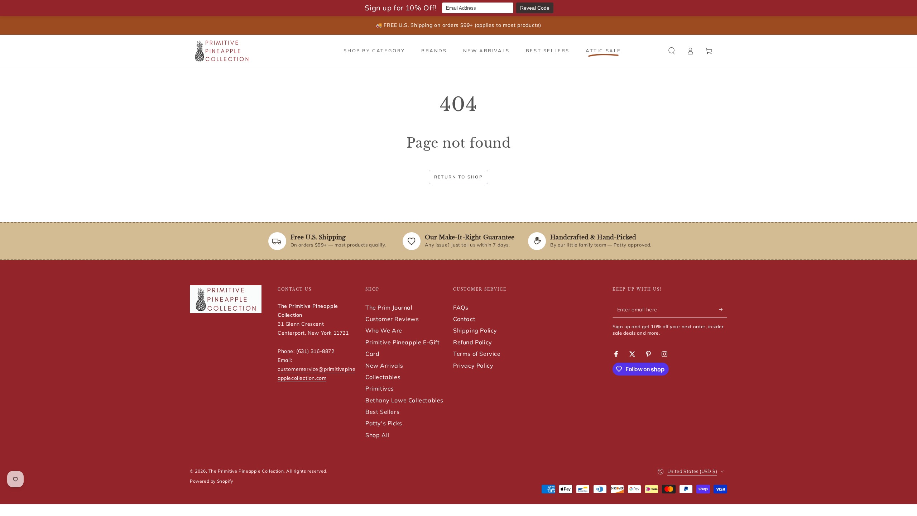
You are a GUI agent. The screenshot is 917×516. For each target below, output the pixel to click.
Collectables (382, 377)
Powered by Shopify (211, 481)
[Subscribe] (723, 309)
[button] (671, 51)
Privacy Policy (473, 365)
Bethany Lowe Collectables (404, 400)
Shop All (377, 435)
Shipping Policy (475, 330)
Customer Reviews (392, 318)
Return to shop (458, 177)
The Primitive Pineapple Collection (246, 471)
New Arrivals (384, 365)
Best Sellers (382, 411)
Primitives (379, 388)
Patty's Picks (383, 423)
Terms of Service (477, 353)
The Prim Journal (389, 307)
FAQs (460, 307)
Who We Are (383, 330)
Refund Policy (472, 342)
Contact (464, 318)
